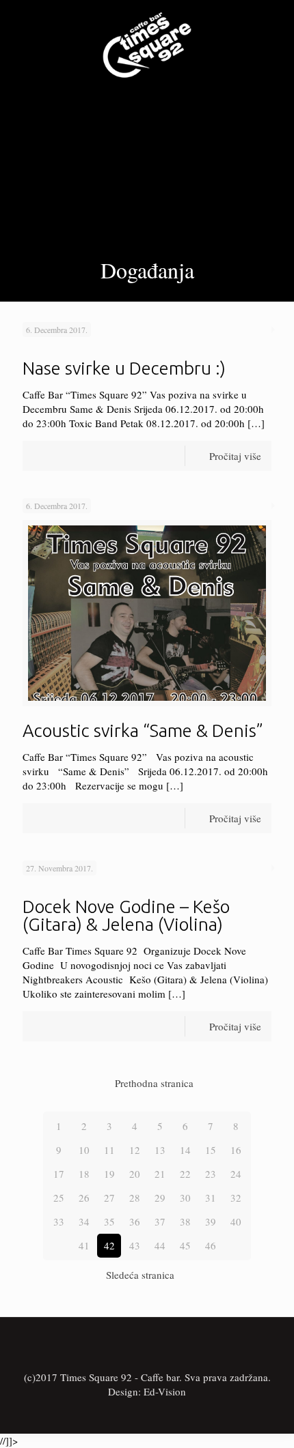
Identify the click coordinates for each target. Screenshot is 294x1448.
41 (84, 1245)
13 (160, 1150)
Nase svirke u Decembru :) (124, 368)
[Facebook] (147, 1412)
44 (160, 1245)
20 (134, 1174)
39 (210, 1221)
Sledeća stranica (140, 1275)
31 (210, 1197)
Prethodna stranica (154, 1083)
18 (84, 1174)
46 (210, 1245)
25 (58, 1197)
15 (210, 1150)
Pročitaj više (235, 456)
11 (109, 1150)
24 (235, 1174)
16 (235, 1150)
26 (84, 1197)
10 (84, 1150)
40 (235, 1221)
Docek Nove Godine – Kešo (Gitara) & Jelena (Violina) (126, 915)
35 (109, 1221)
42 (109, 1245)
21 (160, 1174)
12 (134, 1150)
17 (58, 1174)
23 (210, 1174)
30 (185, 1197)
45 (185, 1245)
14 (185, 1150)
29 (160, 1197)
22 (185, 1174)
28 (134, 1197)
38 (185, 1221)
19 (109, 1174)
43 (134, 1245)
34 (84, 1221)
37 (160, 1221)
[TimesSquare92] (147, 43)
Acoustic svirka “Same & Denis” (143, 730)
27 (109, 1197)
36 (134, 1221)
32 (235, 1197)
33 (58, 1221)
